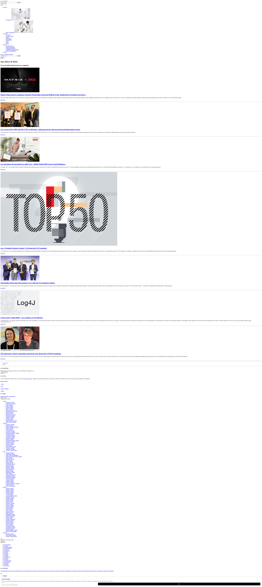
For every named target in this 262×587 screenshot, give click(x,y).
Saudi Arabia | (11, 475)
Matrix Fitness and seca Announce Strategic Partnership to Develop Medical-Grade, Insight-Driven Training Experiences (43, 95)
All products (8, 19)
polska (5, 555)
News (7, 42)
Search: (2, 2)
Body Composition (10, 32)
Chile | (9, 429)
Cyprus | (9, 494)
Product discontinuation (11, 50)
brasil (5, 558)
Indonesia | (10, 459)
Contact (5, 52)
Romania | (10, 520)
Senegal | (9, 413)
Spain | (9, 524)
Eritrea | (9, 406)
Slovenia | (10, 522)
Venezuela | (10, 449)
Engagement (8, 38)
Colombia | (10, 430)
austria (5, 554)
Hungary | (10, 505)
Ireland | (9, 508)
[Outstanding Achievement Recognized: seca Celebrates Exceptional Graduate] (20, 280)
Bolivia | (9, 425)
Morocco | (10, 409)
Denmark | (10, 497)
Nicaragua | (10, 441)
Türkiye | (9, 482)
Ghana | (9, 407)
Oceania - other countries (11, 536)
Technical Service (10, 46)
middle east (6, 557)
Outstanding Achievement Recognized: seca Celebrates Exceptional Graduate (28, 283)
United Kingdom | (11, 530)
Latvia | (9, 510)
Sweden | (10, 525)
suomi (78, 571)
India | (9, 457)
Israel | (9, 460)
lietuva (5, 564)
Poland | (9, 518)
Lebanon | (10, 466)
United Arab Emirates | (12, 483)
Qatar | (9, 473)
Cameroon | (10, 402)
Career (7, 41)
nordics (6, 559)
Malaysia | (10, 467)
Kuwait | (9, 465)
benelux (6, 563)
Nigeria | (9, 412)
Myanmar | (10, 468)
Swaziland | (10, 416)
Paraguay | (10, 444)
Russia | (9, 521)
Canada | (9, 428)
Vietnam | (10, 484)
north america (7, 548)
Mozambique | (11, 411)
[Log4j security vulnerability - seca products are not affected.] (20, 314)
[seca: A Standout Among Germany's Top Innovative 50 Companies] (59, 245)
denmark (6, 565)
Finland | (9, 500)
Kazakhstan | (10, 463)
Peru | (9, 445)
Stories (7, 43)
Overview (8, 35)
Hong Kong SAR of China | (14, 456)
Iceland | (9, 506)
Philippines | (10, 472)
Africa (4, 401)
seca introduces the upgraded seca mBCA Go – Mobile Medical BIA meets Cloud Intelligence (33, 164)
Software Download (10, 47)
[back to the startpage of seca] (7, 54)
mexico (6, 553)
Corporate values (9, 36)
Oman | (9, 470)
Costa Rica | (10, 432)
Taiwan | (9, 479)
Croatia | (9, 493)
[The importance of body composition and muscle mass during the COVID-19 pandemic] (20, 350)
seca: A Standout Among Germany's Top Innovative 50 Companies (24, 248)
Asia (4, 451)
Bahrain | (9, 452)
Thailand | (10, 481)
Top (1, 573)
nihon (5, 552)
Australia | (10, 533)
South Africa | (10, 414)
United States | (11, 446)
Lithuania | (10, 511)
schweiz (6, 549)
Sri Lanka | (10, 478)
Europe (4, 487)
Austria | (9, 488)
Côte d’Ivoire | (10, 403)
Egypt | (9, 404)
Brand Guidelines (5, 388)
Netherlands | (10, 514)
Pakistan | (10, 471)
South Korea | (10, 477)
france (5, 546)
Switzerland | (10, 526)
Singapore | (10, 476)
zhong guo (6, 550)
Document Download (10, 48)
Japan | (9, 461)
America (5, 423)
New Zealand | (11, 535)
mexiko (50, 571)
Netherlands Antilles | (12, 440)
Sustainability (9, 39)
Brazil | (12, 427)
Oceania (5, 532)
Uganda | (9, 419)
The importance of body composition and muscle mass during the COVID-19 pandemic (31, 354)
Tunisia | (9, 418)
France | (9, 502)
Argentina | (10, 424)
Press (2, 386)
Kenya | (9, 408)
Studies (2, 391)
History (7, 37)
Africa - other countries (11, 422)
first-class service (28, 378)
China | (12, 455)
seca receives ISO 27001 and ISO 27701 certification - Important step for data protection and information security (40, 129)
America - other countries (11, 450)
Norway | (10, 516)
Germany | (10, 503)
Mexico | (9, 439)
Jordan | (9, 462)
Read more (3, 100)
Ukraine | (10, 529)
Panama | (10, 443)
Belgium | (10, 489)
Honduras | (10, 438)
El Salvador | (10, 435)
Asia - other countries (10, 486)
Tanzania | (10, 417)
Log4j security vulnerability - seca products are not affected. (22, 318)
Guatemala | (10, 436)
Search (18, 2)
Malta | (9, 513)
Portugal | (10, 519)
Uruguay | (10, 447)
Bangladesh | (10, 454)
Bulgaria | (10, 492)
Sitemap (5, 575)
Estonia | (9, 499)
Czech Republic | (11, 495)
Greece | (9, 504)
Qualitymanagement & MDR (12, 49)
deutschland (7, 544)
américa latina (7, 560)
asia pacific (6, 561)
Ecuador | (10, 434)
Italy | (9, 509)
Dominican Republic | (12, 433)
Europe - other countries (11, 531)
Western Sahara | (11, 420)
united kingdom (7, 547)
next (4, 364)
